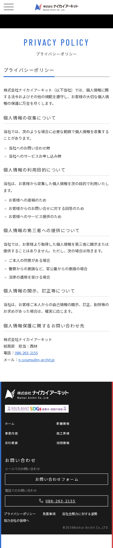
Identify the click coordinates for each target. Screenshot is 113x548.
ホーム (10, 423)
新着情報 (63, 423)
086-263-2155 (26, 352)
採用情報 (63, 443)
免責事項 (49, 513)
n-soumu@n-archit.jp (37, 359)
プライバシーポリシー (20, 513)
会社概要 (11, 443)
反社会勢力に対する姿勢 (79, 513)
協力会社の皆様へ (16, 520)
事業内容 (11, 433)
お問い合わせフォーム (57, 479)
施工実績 (63, 433)
